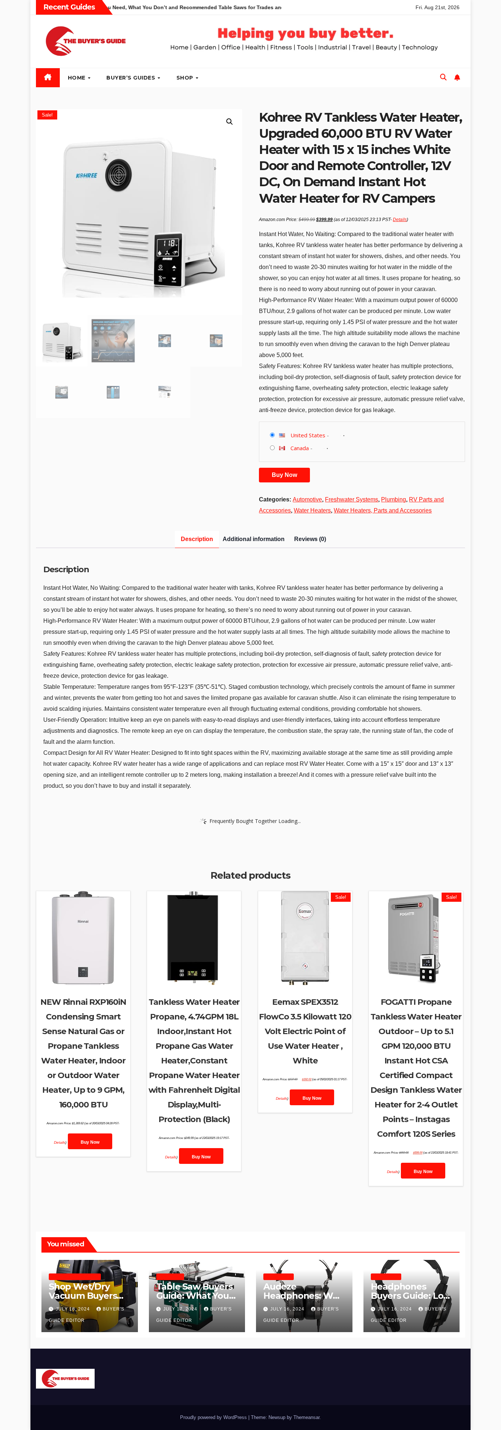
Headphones (279, 1277)
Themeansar (306, 1417)
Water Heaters (312, 510)
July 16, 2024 (288, 1309)
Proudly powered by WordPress (214, 1417)
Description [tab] (197, 539)
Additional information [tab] (254, 539)
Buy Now (284, 475)
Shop (185, 77)
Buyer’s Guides (131, 77)
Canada (299, 448)
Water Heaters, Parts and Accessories (383, 510)
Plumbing (393, 499)
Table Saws (170, 1277)
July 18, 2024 (73, 1309)
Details (400, 219)
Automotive (307, 499)
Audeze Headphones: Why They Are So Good (303, 1295)
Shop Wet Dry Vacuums (75, 1277)
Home (77, 77)
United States (307, 435)
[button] (443, 77)
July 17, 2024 (181, 1309)
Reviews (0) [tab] (310, 539)
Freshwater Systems (351, 499)
